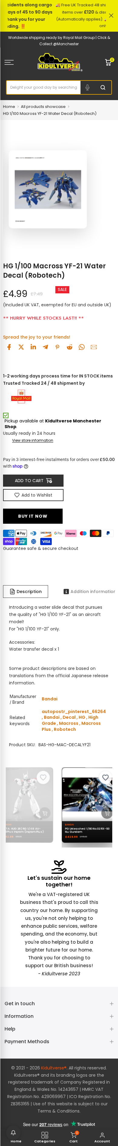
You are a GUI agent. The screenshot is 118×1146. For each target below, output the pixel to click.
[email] (94, 347)
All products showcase (43, 106)
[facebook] (9, 347)
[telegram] (45, 347)
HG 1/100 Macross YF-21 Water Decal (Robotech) (50, 113)
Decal (69, 717)
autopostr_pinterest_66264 (74, 712)
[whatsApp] (82, 347)
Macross (68, 723)
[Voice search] (87, 87)
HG (82, 717)
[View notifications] (13, 1132)
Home (9, 106)
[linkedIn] (33, 347)
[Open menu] (16, 62)
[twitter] (21, 347)
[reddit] (70, 347)
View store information (32, 441)
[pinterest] (57, 347)
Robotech (65, 729)
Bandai (52, 717)
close (111, 15)
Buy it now (33, 516)
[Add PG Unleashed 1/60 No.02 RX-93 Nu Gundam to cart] (104, 813)
